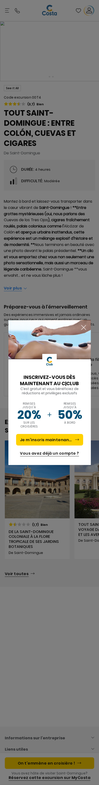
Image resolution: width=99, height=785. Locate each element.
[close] (83, 328)
